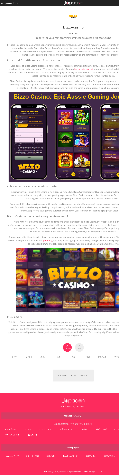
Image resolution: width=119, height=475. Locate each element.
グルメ (86, 429)
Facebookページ (70, 455)
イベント (29, 357)
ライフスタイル (12, 434)
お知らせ (51, 455)
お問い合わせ (110, 455)
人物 (58, 357)
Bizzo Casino (73, 33)
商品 (88, 357)
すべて (14, 357)
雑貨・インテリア (67, 429)
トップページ (12, 429)
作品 (73, 357)
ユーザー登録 (33, 455)
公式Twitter (91, 455)
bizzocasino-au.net (83, 69)
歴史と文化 (32, 434)
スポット (43, 357)
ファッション (45, 429)
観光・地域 (102, 429)
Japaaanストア (12, 455)
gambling (47, 240)
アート (28, 429)
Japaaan (73, 3)
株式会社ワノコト (95, 471)
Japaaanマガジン (10, 3)
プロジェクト (103, 357)
